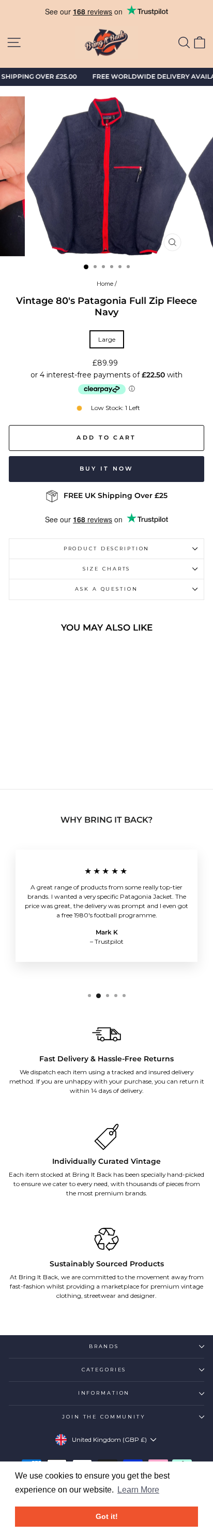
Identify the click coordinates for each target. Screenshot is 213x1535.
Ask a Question (106, 589)
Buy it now (107, 468)
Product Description (107, 548)
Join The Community (104, 1417)
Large (106, 339)
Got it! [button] (107, 1516)
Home (105, 283)
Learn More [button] (138, 1489)
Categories (104, 1369)
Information (104, 1393)
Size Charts (107, 569)
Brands (104, 1346)
